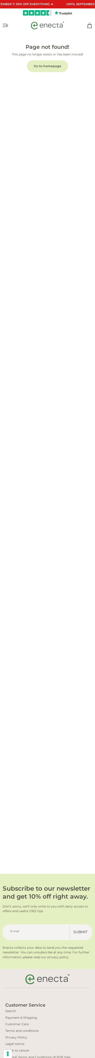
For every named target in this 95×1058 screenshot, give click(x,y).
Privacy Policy (16, 1037)
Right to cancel (17, 1050)
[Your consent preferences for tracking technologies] (8, 1054)
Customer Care (17, 1024)
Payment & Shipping (21, 1018)
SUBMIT (80, 932)
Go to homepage (47, 66)
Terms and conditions (22, 1031)
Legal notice (14, 1044)
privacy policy (58, 957)
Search (10, 1011)
